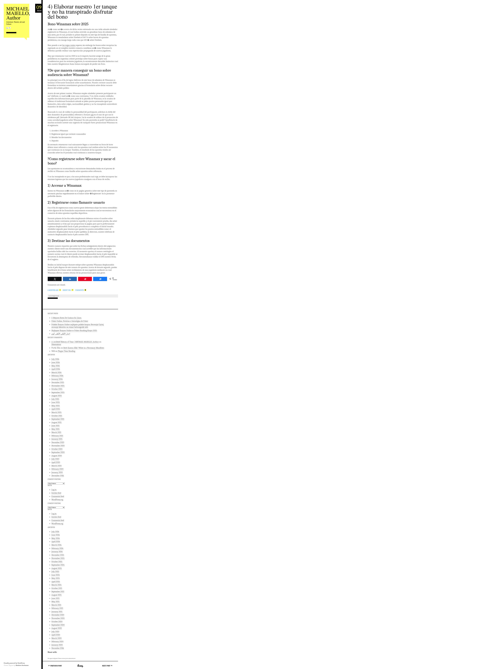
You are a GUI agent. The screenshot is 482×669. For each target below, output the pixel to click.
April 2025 (55, 409)
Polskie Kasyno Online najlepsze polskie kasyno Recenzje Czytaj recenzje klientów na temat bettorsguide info (77, 325)
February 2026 (57, 376)
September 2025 (58, 392)
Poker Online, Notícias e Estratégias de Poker (69, 321)
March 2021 (56, 432)
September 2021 (57, 419)
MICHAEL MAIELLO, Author (18, 13)
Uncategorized (54, 296)
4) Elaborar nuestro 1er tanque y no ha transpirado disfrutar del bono (82, 11)
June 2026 (55, 362)
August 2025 (56, 396)
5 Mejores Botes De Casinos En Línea (66, 318)
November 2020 (58, 446)
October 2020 (56, 449)
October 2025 (56, 389)
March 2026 (56, 372)
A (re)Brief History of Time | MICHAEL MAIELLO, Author (75, 342)
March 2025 (56, 412)
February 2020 (57, 469)
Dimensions (56, 344)
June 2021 (55, 426)
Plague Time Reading (66, 351)
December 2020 (57, 442)
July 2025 (55, 399)
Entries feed (56, 493)
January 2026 (57, 379)
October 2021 (56, 416)
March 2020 (56, 466)
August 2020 (56, 456)
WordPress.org (57, 500)
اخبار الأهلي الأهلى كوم (60, 334)
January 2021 (56, 439)
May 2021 (55, 429)
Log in (53, 490)
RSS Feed (7, 28)
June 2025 (55, 402)
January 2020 (57, 472)
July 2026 (55, 359)
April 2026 (55, 369)
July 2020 (55, 459)
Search (10, 28)
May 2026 (55, 366)
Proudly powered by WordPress (14, 663)
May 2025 (55, 406)
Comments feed (57, 496)
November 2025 (58, 386)
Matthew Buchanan (22, 665)
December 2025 (57, 382)
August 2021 (56, 422)
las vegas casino (68, 45)
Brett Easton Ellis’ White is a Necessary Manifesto (83, 348)
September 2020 (58, 452)
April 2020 (55, 462)
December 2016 (57, 476)
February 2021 (57, 436)
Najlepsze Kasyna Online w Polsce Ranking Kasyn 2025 (74, 330)
